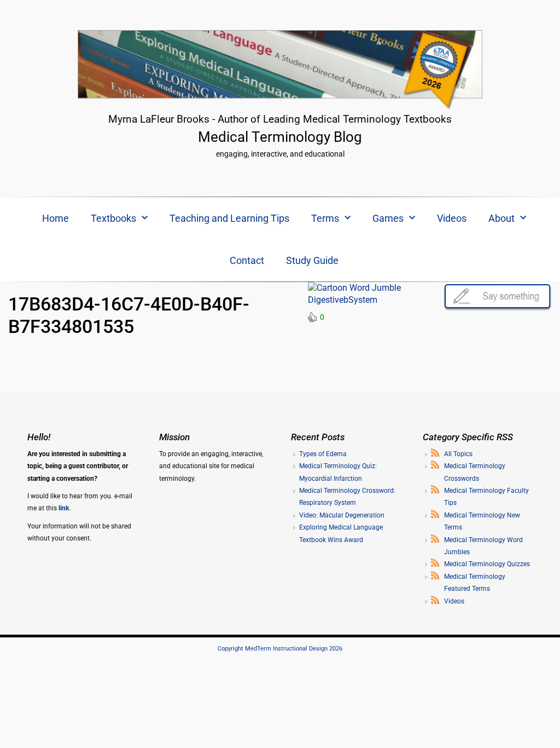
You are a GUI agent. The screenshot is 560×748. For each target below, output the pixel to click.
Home (55, 218)
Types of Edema (323, 454)
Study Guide (312, 260)
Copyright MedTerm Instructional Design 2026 (280, 648)
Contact (247, 260)
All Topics (458, 454)
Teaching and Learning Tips (229, 218)
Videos (451, 218)
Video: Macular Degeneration (341, 515)
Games (388, 218)
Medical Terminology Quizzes (487, 564)
